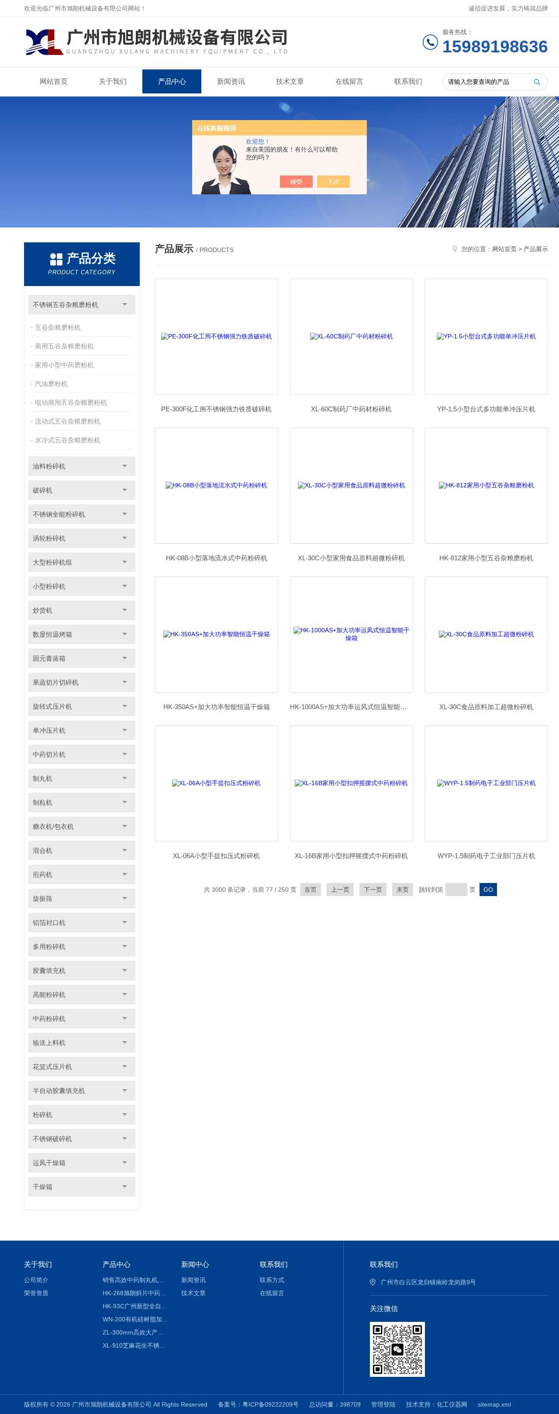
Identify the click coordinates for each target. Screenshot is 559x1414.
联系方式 (272, 1279)
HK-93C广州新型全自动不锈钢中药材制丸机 (136, 1306)
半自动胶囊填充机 (59, 1090)
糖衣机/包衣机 (53, 826)
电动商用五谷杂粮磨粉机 (71, 402)
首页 (310, 889)
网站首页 (54, 81)
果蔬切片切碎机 (56, 682)
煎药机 (42, 874)
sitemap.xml (494, 1404)
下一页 (373, 889)
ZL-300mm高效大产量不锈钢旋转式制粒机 (136, 1332)
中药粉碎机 (49, 1018)
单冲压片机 (49, 730)
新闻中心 (195, 1264)
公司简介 (36, 1279)
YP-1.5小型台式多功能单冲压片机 (486, 409)
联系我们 (408, 81)
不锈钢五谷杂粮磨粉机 (65, 304)
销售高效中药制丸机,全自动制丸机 (136, 1279)
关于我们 (113, 81)
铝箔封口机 (49, 922)
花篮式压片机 (52, 1066)
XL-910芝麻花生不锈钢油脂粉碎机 (136, 1345)
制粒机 (42, 802)
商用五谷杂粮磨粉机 (64, 346)
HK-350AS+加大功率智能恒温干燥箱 (216, 706)
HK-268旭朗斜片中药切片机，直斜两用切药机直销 (136, 1293)
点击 (124, 304)
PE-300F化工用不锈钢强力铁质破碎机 (216, 409)
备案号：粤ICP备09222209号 (258, 1404)
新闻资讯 (231, 81)
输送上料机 (49, 1042)
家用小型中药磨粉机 (64, 365)
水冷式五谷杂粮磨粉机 (67, 440)
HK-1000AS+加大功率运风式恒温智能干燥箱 (351, 706)
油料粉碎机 (49, 466)
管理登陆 (383, 1404)
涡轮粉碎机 (49, 538)
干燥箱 (42, 1186)
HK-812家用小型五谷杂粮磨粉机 (486, 558)
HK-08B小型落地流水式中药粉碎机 (216, 558)
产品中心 (172, 81)
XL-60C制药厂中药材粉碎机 (351, 409)
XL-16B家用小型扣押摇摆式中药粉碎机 (351, 855)
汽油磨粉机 (51, 383)
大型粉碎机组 (52, 562)
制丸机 (42, 778)
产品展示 (536, 248)
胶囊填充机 (49, 970)
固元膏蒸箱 (49, 658)
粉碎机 (42, 1114)
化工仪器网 (452, 1404)
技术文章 (290, 81)
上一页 (340, 889)
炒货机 (42, 610)
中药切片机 (49, 754)
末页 (403, 889)
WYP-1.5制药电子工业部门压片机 (486, 855)
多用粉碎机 (49, 946)
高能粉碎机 (49, 994)
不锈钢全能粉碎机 (59, 514)
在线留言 (349, 81)
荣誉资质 (36, 1293)
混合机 (42, 850)
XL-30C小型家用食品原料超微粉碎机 (351, 558)
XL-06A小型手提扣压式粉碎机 (216, 855)
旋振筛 (42, 898)
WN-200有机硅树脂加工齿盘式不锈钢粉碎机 (136, 1319)
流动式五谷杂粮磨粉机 (67, 421)
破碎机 (42, 490)
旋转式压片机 (52, 706)
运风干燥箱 (49, 1162)
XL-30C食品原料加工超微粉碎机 (486, 706)
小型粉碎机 (49, 586)
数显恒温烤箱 (52, 634)
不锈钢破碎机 (52, 1138)
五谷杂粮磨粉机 (58, 327)
